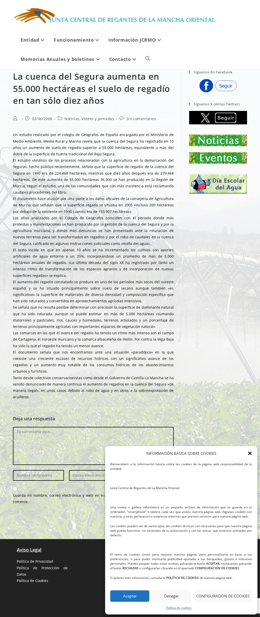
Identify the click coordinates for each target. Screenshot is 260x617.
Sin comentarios (141, 118)
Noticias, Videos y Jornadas (89, 118)
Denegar (171, 595)
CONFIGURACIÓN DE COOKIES (223, 595)
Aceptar (130, 595)
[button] (249, 453)
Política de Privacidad (35, 561)
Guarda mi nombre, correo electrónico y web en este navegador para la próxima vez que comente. (93, 498)
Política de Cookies (32, 580)
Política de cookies (179, 608)
